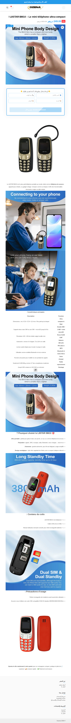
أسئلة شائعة (62, 685)
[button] (62, 27)
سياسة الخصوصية (60, 698)
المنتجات (63, 711)
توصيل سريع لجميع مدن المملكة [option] (35, 2)
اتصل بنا (63, 686)
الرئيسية (63, 710)
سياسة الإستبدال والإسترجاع (58, 700)
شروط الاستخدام (61, 696)
